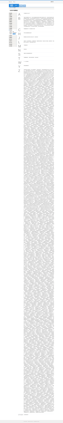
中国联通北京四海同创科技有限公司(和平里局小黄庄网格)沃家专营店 (37, 184)
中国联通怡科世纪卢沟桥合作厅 (35, 387)
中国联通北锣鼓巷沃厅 (36, 210)
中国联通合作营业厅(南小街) (45, 258)
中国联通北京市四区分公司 (46, 180)
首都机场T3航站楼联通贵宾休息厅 (28, 53)
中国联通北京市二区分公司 (44, 172)
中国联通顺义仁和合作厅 (45, 337)
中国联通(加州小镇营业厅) (30, 98)
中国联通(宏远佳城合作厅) (28, 94)
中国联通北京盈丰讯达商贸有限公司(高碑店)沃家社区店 (41, 201)
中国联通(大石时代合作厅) (34, 86)
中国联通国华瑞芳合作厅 (40, 250)
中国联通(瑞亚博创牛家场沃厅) (43, 107)
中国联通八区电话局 (42, 135)
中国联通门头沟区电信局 (37, 300)
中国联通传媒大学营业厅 (43, 222)
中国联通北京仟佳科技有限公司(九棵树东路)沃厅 (34, 163)
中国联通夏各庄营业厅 (35, 368)
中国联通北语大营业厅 (26, 212)
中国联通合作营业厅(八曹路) (30, 258)
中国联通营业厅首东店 (43, 392)
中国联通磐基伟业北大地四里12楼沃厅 (29, 308)
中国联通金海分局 (29, 277)
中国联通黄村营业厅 (48, 271)
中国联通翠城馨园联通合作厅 (47, 223)
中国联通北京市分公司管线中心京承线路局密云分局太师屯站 (45, 174)
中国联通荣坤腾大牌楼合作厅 (29, 316)
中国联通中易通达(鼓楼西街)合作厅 (39, 407)
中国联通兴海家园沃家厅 (44, 377)
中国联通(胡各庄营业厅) (42, 94)
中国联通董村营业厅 (47, 232)
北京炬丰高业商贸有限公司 (38, 19)
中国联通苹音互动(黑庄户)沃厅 (36, 310)
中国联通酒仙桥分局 (31, 281)
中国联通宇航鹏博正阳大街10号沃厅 (31, 394)
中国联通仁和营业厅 (38, 315)
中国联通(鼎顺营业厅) (48, 86)
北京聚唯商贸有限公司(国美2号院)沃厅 (47, 19)
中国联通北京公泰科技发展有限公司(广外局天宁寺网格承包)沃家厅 (45, 144)
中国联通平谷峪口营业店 (28, 310)
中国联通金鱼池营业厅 (30, 278)
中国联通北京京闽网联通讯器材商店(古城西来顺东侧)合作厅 (43, 153)
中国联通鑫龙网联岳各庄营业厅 (32, 374)
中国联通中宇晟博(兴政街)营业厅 (48, 407)
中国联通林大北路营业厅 (51, 289)
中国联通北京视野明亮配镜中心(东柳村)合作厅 (29, 182)
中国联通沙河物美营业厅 (29, 325)
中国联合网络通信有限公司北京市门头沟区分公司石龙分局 (33, 75)
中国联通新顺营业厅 (43, 375)
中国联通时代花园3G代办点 (32, 329)
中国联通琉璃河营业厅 (40, 291)
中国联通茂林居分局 (36, 299)
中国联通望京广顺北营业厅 (49, 354)
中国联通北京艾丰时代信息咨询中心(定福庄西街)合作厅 (46, 137)
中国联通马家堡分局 (43, 297)
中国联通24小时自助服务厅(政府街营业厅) (45, 132)
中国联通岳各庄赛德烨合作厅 (35, 397)
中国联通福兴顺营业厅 (41, 243)
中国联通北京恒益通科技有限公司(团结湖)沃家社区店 (30, 145)
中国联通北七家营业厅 (42, 210)
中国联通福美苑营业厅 (45, 242)
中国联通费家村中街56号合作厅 (32, 240)
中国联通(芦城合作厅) (34, 103)
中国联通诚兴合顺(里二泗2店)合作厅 (43, 219)
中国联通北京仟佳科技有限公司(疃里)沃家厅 (46, 163)
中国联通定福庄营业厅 (45, 230)
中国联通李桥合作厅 (36, 288)
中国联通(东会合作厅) (44, 87)
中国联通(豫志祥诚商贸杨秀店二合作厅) (46, 124)
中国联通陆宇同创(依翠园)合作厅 (44, 296)
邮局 (13, 31)
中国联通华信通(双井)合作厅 (32, 268)
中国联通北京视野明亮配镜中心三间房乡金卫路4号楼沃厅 (43, 182)
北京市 (16, 5)
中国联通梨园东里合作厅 (43, 288)
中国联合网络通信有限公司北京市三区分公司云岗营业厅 (31, 77)
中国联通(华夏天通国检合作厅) (33, 95)
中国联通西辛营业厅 (41, 367)
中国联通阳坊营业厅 (35, 383)
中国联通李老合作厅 (31, 288)
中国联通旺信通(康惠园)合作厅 (43, 356)
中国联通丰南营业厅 (47, 240)
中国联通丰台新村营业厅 (34, 241)
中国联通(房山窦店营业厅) (33, 88)
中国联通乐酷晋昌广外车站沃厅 (32, 287)
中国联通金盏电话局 (35, 278)
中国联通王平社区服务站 (36, 356)
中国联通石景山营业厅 (38, 330)
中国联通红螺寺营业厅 (48, 261)
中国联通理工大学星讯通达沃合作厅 (41, 287)
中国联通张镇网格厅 (35, 402)
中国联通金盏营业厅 (41, 278)
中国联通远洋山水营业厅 (28, 397)
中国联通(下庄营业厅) (26, 118)
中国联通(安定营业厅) (26, 79)
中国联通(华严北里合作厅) (49, 95)
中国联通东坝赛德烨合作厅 (27, 232)
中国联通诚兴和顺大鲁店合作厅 (49, 220)
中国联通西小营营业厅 (35, 367)
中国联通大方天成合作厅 (36, 224)
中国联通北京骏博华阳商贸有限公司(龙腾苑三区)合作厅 (41, 154)
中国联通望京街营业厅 (31, 355)
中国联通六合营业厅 (34, 291)
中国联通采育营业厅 (29, 213)
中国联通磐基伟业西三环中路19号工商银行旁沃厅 (41, 308)
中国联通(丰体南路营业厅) (44, 89)
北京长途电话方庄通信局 (34, 26)
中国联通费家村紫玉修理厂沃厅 (40, 240)
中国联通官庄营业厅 (27, 249)
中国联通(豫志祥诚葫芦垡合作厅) (37, 124)
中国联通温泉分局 (36, 358)
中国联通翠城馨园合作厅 (40, 223)
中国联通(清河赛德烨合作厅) (45, 106)
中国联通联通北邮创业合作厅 (31, 289)
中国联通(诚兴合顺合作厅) (31, 84)
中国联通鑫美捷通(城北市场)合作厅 (41, 374)
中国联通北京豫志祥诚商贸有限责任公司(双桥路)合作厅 (33, 204)
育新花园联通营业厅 (26, 65)
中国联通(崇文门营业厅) (38, 84)
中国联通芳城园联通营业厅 (48, 238)
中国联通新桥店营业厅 (37, 375)
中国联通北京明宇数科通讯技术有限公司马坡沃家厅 (46, 161)
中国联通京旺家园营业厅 (43, 279)
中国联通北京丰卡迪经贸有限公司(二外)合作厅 (31, 144)
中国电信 (10, 31)
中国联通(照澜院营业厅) (42, 126)
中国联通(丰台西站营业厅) (30, 89)
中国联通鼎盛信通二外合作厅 (27, 231)
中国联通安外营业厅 (36, 134)
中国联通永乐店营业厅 (27, 393)
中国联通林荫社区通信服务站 (36, 290)
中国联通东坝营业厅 (41, 232)
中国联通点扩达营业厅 (32, 230)
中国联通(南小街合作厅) (35, 105)
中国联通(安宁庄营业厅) (33, 79)
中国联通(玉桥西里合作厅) (29, 124)
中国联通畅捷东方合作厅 (42, 213)
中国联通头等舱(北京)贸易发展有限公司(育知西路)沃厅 (44, 348)
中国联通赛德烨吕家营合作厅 (46, 320)
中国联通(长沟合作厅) (46, 125)
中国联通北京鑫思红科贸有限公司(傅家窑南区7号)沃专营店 (42, 192)
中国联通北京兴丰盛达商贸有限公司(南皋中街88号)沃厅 (35, 194)
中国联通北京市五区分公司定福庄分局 (48, 181)
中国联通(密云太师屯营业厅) (38, 104)
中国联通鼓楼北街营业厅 (35, 248)
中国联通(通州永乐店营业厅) (40, 114)
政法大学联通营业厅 (33, 69)
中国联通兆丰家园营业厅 (42, 402)
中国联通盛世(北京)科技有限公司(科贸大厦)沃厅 (37, 328)
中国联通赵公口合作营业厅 (49, 402)
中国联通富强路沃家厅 (27, 243)
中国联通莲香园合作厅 (44, 289)
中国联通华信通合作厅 (49, 268)
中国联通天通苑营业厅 (43, 346)
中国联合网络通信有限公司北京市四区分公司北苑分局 (45, 77)
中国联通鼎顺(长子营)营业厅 (49, 231)
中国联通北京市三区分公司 (28, 180)
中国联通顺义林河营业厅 (31, 337)
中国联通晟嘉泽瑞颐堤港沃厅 (27, 328)
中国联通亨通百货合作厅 (34, 260)
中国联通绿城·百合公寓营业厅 (30, 297)
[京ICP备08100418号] (36, 421)
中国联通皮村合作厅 (26, 309)
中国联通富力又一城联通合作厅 (38, 242)
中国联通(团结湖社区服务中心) (48, 114)
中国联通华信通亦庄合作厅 (33, 269)
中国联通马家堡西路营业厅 (50, 297)
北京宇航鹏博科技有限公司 (27, 26)
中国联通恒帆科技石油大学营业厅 (47, 259)
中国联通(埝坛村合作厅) (42, 105)
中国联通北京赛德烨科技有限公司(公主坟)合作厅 (34, 166)
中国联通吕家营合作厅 (37, 297)
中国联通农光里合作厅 (44, 307)
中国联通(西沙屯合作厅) (44, 117)
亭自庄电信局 (36, 57)
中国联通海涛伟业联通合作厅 (38, 252)
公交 (24, 5)
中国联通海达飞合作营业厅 (48, 251)
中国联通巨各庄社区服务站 (50, 281)
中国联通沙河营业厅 (35, 325)
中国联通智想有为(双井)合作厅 (29, 404)
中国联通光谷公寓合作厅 (40, 249)
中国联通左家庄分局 (26, 412)
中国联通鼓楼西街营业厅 (41, 248)
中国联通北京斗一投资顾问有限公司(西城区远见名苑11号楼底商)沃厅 (40, 143)
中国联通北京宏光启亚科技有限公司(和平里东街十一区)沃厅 (40, 146)
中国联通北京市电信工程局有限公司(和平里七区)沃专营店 (33, 171)
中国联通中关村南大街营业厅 (40, 405)
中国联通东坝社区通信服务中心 (35, 232)
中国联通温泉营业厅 (41, 358)
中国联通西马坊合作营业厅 (28, 366)
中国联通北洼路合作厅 (38, 211)
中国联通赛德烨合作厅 (49, 318)
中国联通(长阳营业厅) (36, 126)
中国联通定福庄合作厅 (39, 230)
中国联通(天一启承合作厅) (39, 113)
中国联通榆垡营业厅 (45, 393)
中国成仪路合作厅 (39, 69)
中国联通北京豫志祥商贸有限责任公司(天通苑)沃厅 (47, 204)
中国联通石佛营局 (50, 329)
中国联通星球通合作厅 (47, 378)
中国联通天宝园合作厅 (44, 344)
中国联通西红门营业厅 (26, 365)
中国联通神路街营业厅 (50, 327)
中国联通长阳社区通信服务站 (29, 402)
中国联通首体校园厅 (35, 335)
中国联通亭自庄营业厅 (39, 347)
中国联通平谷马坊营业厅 (45, 309)
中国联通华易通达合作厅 (31, 270)
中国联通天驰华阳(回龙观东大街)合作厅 (31, 345)
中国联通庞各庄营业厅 (50, 308)
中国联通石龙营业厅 (50, 330)
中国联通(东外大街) (50, 87)
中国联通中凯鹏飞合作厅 (41, 406)
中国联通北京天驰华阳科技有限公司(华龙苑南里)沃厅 (36, 185)
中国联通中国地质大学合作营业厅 (33, 406)
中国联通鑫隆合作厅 (47, 373)
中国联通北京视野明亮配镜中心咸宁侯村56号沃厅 (39, 183)
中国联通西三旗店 (34, 366)
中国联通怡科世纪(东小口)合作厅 (48, 386)
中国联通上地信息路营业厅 (37, 326)
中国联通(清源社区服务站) (35, 107)
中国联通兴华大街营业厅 (27, 378)
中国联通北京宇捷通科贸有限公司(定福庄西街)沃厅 (35, 203)
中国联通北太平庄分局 (48, 210)
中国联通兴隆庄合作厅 (40, 378)
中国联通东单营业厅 (27, 233)
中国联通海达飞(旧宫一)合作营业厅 (30, 251)
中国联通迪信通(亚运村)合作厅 (33, 229)
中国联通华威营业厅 (30, 267)
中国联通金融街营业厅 (41, 277)
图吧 (11, 6)
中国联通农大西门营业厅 (38, 307)
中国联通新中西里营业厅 (49, 376)
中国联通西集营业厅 (39, 365)
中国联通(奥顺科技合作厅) (39, 79)
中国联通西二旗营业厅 (50, 364)
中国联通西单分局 (26, 364)
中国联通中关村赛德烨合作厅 (48, 405)
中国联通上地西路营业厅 (30, 326)
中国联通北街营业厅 (35, 137)
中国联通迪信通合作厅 (40, 229)
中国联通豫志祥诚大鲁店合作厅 (48, 395)
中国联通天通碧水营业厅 (36, 346)
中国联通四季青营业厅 (35, 338)
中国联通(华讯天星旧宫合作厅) (41, 95)
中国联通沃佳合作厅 (35, 359)
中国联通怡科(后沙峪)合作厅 (48, 385)
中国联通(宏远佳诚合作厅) (35, 94)
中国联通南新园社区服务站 (43, 306)
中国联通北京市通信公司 (33, 181)
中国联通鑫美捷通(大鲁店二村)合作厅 (29, 375)
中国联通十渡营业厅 (38, 329)
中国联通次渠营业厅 (34, 223)
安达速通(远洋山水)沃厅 (27, 13)
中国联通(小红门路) (32, 118)
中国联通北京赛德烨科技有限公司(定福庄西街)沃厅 (39, 165)
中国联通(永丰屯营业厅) (45, 123)
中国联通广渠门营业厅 (28, 250)
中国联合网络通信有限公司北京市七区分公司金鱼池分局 (32, 76)
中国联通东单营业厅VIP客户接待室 (35, 233)
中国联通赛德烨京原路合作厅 (30, 320)
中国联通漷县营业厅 (43, 286)
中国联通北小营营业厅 (44, 211)
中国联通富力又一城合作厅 (30, 242)
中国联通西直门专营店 (29, 368)
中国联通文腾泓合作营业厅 (48, 358)
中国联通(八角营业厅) (46, 79)
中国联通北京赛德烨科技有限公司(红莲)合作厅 (46, 166)
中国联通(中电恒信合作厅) (40, 127)
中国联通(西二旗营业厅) (49, 116)
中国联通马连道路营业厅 (46, 298)
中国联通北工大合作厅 (46, 136)
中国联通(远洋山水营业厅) (34, 125)
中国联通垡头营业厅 (41, 238)
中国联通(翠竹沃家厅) (45, 85)
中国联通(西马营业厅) (30, 117)
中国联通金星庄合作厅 (48, 277)
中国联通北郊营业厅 (30, 137)
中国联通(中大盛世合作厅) (33, 127)
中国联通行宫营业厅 (32, 377)
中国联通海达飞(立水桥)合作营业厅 (39, 251)
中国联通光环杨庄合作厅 (46, 249)
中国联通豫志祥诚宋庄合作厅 (44, 396)
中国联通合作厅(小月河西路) (40, 257)
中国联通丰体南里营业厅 (46, 241)
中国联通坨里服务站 (50, 349)
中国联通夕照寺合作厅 (47, 367)
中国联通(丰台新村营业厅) (37, 89)
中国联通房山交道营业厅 (31, 239)
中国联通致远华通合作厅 (37, 404)
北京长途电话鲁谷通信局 (41, 26)
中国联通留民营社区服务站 (46, 291)
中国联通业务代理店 (42, 384)
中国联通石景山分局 (32, 330)
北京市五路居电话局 (30, 25)
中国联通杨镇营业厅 (41, 383)
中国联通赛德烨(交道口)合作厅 (30, 317)
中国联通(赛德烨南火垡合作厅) (44, 108)
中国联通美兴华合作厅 (31, 300)
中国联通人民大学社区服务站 (45, 315)
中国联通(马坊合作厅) (47, 103)
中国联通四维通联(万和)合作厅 (43, 339)
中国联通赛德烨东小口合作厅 (34, 318)
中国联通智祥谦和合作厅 (44, 403)
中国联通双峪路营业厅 (41, 336)
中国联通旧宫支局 (37, 280)
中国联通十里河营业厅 (44, 330)
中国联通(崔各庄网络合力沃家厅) (38, 85)
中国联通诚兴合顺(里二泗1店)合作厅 (34, 219)
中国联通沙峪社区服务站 (49, 325)
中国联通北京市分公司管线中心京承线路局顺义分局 (30, 175)
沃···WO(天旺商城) (26, 61)
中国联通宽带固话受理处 (30, 286)
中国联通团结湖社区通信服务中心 (31, 349)
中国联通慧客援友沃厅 (30, 272)
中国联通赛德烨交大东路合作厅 (44, 319)
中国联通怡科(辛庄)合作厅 (33, 386)
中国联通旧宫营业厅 (31, 280)
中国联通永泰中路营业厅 (40, 393)
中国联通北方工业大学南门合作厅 (31, 136)
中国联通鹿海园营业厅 (36, 296)
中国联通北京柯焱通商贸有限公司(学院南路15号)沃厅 (38, 155)
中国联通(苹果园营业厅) (32, 106)
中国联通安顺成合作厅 (31, 134)
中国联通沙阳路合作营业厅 (41, 325)
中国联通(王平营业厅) (45, 115)
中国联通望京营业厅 (37, 355)
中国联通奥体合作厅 (48, 134)
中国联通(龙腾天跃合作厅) (28, 103)
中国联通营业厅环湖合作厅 (36, 392)
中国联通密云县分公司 (49, 301)
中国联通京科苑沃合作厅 (31, 279)
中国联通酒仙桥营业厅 (37, 281)
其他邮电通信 (15, 32)
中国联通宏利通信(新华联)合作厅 (32, 261)
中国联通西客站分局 (45, 365)
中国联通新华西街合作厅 (33, 373)
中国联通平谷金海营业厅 (38, 309)
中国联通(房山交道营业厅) (40, 88)
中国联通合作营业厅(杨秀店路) (39, 259)
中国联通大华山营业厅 (43, 224)
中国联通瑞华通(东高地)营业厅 (44, 316)
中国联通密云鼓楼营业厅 (36, 301)
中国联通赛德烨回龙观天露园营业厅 (34, 319)
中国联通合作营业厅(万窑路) (30, 259)
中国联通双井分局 (47, 335)
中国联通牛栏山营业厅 (31, 307)
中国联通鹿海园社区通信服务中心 (29, 296)
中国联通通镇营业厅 (50, 347)
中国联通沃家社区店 (46, 359)
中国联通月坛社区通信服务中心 (43, 397)
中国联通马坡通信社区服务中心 (29, 299)
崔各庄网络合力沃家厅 (32, 28)
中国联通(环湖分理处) (47, 96)
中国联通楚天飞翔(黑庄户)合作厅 (35, 222)
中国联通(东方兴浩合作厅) (38, 87)
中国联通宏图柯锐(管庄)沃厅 (38, 262)
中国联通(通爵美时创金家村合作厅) (47, 113)
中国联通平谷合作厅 (31, 309)
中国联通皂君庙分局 (50, 397)
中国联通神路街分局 (44, 327)
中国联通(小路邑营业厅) (45, 118)
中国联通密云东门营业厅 (30, 301)
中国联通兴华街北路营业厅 (34, 378)
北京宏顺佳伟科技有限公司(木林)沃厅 (30, 19)
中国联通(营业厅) (33, 123)
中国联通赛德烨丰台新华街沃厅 (42, 318)
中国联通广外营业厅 (34, 250)
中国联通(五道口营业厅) (29, 116)
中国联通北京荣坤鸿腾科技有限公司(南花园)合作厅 (42, 164)
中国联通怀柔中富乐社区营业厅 (36, 271)
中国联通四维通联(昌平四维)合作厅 (34, 339)
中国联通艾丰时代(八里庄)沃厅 (36, 133)
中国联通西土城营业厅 (29, 367)
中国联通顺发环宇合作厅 (48, 336)
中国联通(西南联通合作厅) (37, 117)
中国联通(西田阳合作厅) (51, 117)
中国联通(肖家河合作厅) (38, 118)
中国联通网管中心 (43, 354)
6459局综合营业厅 (26, 414)
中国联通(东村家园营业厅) (30, 87)
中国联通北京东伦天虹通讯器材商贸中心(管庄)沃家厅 (38, 142)
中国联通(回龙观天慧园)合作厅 (39, 97)
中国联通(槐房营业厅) (33, 96)
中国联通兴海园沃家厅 (50, 377)
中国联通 (53, 78)
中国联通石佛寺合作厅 (44, 329)
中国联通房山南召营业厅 (44, 239)
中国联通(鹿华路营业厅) (41, 103)
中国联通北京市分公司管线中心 (36, 173)
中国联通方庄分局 (50, 239)
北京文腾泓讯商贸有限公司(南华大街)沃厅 (38, 25)
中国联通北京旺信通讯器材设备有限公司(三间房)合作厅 (40, 190)
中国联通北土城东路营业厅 (31, 211)
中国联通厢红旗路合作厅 (49, 368)
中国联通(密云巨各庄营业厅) (30, 104)
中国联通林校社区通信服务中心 (28, 290)
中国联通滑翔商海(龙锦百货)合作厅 (45, 267)
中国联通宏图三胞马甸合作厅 (46, 262)
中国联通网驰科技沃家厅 (37, 354)
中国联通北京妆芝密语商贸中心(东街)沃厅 (45, 209)
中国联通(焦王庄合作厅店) (37, 98)
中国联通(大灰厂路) (28, 86)
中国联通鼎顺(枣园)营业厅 (42, 231)
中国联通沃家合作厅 (40, 359)
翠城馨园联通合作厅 (26, 28)
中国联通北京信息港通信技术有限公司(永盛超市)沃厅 (41, 193)
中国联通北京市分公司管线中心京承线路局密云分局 (31, 174)
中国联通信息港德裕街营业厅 (42, 376)
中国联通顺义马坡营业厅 (38, 337)
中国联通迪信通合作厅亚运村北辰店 (48, 229)
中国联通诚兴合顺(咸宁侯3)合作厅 (31, 220)
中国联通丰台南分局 (27, 241)
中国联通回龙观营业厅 (45, 272)
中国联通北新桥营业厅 (50, 211)
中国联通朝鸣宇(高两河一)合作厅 (47, 214)
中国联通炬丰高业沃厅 (44, 281)
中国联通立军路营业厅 (49, 287)
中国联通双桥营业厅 (27, 336)
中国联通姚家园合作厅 (28, 384)
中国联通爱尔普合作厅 (29, 133)
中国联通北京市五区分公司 (40, 181)
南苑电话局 (25, 49)
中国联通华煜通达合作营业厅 (45, 270)
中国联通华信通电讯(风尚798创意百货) (41, 268)
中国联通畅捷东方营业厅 (49, 213)
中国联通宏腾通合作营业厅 (31, 262)
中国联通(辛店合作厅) (51, 118)
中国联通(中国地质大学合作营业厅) (48, 127)
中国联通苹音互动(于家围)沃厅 (44, 310)
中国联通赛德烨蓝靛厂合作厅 (38, 320)
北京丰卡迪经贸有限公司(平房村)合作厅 (35, 18)
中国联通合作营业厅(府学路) (38, 258)
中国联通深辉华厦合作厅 (38, 327)
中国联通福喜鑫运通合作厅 (34, 243)
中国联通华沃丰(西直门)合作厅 (37, 267)
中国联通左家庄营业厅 (32, 412)
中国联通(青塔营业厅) (29, 107)
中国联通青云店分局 (26, 315)
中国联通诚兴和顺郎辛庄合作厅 (34, 221)
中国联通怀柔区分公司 (29, 271)
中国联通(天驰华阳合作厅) (32, 113)
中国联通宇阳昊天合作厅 (32, 395)
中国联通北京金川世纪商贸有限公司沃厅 (32, 152)
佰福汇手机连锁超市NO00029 (27, 17)
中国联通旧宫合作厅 (26, 280)
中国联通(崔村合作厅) (31, 85)
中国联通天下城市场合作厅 (49, 346)
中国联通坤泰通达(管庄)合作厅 (37, 286)
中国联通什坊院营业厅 (32, 327)
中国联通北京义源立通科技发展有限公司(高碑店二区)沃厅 (41, 200)
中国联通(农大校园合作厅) (48, 105)
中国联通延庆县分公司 (30, 383)
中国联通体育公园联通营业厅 (36, 344)
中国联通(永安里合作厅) (38, 123)
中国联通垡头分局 (28, 238)
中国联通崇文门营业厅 (27, 222)
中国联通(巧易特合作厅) (39, 106)
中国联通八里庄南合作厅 (36, 135)
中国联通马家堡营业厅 (26, 298)
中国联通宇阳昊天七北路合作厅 (40, 395)
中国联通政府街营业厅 (31, 403)
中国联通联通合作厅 (38, 289)
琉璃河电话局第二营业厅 (33, 42)
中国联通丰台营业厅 (40, 241)
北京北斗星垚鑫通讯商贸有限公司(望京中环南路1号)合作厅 (39, 17)
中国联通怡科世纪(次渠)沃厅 (40, 386)
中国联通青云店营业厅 (32, 315)
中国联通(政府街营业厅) (49, 126)
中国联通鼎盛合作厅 (50, 230)
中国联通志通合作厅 (37, 403)
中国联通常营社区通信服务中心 (32, 214)
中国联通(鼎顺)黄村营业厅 (41, 86)
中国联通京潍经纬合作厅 (50, 279)
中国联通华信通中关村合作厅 (40, 269)
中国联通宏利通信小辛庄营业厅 (41, 261)
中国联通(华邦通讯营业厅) (49, 94)
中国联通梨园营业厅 (49, 288)
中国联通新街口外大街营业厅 (40, 373)
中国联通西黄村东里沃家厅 (33, 365)
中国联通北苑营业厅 (39, 212)
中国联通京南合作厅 (37, 279)
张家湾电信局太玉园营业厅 (27, 69)
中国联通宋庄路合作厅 (50, 339)
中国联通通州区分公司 (26, 348)
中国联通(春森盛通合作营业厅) (46, 84)
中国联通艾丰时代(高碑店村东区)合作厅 (46, 133)
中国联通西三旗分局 (39, 366)
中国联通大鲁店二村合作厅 (49, 224)
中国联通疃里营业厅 (44, 349)
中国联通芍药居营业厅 (49, 326)
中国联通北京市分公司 (29, 173)
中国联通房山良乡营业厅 (37, 239)
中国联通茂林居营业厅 (42, 299)
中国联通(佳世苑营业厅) (47, 97)
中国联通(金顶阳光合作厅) (44, 98)
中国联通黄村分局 (43, 271)
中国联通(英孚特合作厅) (27, 123)
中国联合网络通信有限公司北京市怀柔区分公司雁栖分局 (33, 74)
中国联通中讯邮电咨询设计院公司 (30, 407)
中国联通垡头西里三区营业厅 (34, 238)
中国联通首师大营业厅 (29, 335)
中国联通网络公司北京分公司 (44, 355)
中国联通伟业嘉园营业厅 (31, 358)
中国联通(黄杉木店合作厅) (32, 97)
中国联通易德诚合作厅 (26, 385)
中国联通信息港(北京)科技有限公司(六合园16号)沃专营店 (31, 376)
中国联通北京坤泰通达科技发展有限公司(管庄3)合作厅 (46, 156)
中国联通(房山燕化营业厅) (47, 88)
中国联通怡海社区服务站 (33, 385)
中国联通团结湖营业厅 (39, 349)
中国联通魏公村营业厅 (37, 357)
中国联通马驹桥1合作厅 (33, 298)
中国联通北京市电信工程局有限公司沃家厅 (34, 172)
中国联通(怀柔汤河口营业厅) (40, 96)
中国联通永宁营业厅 (33, 393)
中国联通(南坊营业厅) (45, 104)
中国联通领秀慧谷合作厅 (43, 290)
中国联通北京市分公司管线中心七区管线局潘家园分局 (43, 175)
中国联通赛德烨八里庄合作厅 (38, 317)
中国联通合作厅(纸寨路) (48, 257)
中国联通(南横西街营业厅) (28, 105)
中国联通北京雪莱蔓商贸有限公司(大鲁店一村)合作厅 (33, 195)
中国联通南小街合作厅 (27, 306)
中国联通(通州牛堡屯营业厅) (32, 114)
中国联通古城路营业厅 (28, 248)
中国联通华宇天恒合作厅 (38, 270)
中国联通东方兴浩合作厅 (43, 233)
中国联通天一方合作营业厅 (32, 347)
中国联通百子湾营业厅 (48, 135)
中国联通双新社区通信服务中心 (34, 336)
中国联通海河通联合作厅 (31, 252)
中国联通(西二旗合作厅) (42, 116)
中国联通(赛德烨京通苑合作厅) (36, 108)
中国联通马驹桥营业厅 (39, 298)
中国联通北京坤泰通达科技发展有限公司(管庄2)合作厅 (32, 156)
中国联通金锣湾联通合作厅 (35, 277)
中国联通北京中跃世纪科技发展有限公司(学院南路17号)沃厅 (32, 209)
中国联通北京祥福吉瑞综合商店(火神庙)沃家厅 (46, 191)
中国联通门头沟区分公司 (44, 300)
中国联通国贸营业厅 (46, 250)
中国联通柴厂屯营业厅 (35, 213)
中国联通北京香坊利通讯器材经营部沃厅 (35, 191)
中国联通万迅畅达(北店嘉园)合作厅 (29, 354)
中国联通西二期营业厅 (44, 364)
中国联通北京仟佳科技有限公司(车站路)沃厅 (40, 162)
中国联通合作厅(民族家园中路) (33, 257)
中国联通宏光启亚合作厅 (47, 260)
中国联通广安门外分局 (33, 249)
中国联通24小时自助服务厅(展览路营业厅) (34, 132)
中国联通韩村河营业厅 (45, 252)
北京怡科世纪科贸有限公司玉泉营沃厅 (49, 25)
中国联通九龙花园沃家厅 (49, 280)
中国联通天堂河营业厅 (30, 346)
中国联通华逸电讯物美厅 (48, 269)
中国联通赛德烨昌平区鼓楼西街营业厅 (47, 317)
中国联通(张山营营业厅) (30, 126)
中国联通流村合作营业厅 (28, 291)
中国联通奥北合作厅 (42, 134)
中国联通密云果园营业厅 (43, 301)
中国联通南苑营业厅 (49, 306)
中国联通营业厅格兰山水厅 (29, 392)
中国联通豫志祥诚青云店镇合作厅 (36, 396)
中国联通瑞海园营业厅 (36, 316)
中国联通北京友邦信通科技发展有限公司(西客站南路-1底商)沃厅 (42, 202)
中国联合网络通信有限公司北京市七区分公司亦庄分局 (46, 76)
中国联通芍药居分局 (43, 326)
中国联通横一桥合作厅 (41, 260)
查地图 (21, 5)
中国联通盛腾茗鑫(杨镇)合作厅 (48, 328)
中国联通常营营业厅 (39, 214)
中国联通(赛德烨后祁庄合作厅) (27, 108)
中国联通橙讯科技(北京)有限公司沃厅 (43, 221)
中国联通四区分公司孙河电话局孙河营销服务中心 (45, 338)
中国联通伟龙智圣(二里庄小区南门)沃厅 (46, 357)
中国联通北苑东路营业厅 (33, 212)
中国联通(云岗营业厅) (40, 125)
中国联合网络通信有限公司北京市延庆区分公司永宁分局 (44, 78)
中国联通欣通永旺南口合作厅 (50, 375)
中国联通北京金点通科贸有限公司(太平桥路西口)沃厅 (44, 152)
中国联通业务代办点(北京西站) (35, 384)
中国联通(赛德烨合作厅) (50, 107)
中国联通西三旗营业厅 (45, 366)
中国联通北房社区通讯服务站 (39, 136)
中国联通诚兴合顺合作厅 (27, 221)
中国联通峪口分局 (48, 394)
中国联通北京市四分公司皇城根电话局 (37, 180)
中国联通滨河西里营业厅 (45, 212)
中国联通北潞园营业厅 (30, 210)
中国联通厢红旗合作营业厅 (41, 368)
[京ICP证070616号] (30, 421)
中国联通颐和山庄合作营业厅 (40, 385)
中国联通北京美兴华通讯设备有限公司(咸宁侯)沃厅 (33, 161)
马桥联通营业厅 (26, 45)
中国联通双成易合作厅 (41, 335)
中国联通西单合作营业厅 (32, 364)
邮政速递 (10, 32)
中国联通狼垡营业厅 (49, 286)
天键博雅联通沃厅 (26, 57)
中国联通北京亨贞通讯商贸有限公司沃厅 (43, 145)
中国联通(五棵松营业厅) (36, 116)
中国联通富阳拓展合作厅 (48, 243)
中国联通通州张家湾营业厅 (33, 348)
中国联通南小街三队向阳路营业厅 (35, 306)
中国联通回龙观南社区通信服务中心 (37, 272)
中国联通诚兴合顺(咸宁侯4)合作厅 (40, 220)
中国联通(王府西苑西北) (39, 115)
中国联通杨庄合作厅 (47, 383)
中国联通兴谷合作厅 (37, 377)
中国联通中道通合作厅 (43, 404)
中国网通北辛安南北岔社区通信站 (40, 412)
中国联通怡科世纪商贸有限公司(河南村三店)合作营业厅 (46, 387)
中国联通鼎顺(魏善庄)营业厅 (35, 231)
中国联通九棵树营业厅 (43, 280)
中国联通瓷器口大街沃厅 (28, 223)
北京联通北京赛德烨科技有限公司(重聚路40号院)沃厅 (39, 20)
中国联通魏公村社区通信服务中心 (30, 357)
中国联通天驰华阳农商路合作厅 (40, 345)
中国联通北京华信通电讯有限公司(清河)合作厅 (39, 151)
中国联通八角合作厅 (30, 135)
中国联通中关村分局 (33, 405)
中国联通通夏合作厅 (45, 347)
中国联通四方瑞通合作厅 (29, 338)
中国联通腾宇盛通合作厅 (30, 344)
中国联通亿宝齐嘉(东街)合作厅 (49, 384)
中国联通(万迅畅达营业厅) (32, 115)
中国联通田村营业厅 (47, 345)
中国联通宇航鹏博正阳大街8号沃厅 (41, 394)
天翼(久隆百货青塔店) (31, 57)
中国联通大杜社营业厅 (30, 224)
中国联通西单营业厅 (38, 364)
